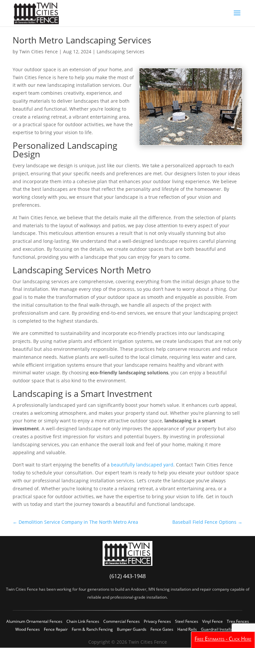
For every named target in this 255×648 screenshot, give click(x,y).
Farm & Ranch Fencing (92, 629)
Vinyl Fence (212, 621)
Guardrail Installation (220, 629)
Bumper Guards (131, 629)
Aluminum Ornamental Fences (34, 621)
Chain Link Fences (82, 621)
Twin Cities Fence (38, 51)
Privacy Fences (157, 621)
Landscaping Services (120, 51)
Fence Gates (161, 629)
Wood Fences (27, 629)
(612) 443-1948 (128, 576)
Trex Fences (238, 621)
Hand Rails (187, 629)
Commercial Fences (121, 621)
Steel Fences (186, 621)
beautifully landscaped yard (142, 464)
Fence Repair (56, 629)
